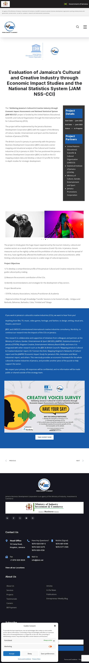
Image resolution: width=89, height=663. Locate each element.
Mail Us (35, 557)
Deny (30, 654)
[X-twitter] (20, 518)
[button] (55, 626)
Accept (11, 654)
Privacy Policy (36, 659)
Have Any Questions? (40, 540)
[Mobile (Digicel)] (52, 541)
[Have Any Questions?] (28, 541)
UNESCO (16, 329)
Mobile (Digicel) (62, 540)
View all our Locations (15, 568)
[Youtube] (26, 518)
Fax (11, 557)
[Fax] (6, 557)
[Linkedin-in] (7, 518)
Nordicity (74, 329)
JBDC (7, 329)
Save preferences (47, 654)
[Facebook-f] (14, 518)
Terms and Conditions (24, 659)
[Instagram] (33, 518)
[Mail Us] (28, 557)
